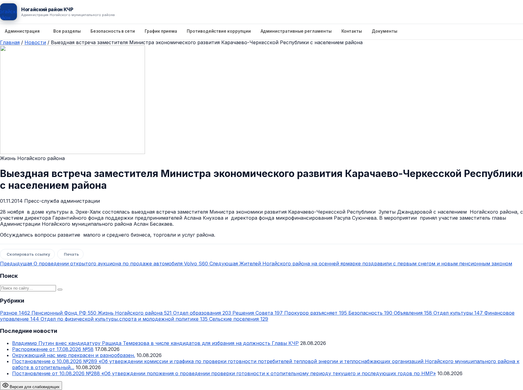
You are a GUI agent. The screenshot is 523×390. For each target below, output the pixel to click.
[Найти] (60, 289)
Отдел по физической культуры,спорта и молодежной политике (124, 319)
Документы (384, 31)
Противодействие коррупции (219, 31)
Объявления (413, 313)
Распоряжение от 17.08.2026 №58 (53, 349)
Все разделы (67, 31)
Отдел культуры (458, 313)
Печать (71, 254)
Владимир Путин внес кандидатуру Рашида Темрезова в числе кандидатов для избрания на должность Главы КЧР (155, 343)
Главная (10, 42)
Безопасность (370, 313)
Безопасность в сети (112, 31)
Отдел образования (202, 313)
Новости (35, 42)
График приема (161, 31)
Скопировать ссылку (28, 254)
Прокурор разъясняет (315, 313)
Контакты (351, 31)
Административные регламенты (296, 31)
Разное (15, 313)
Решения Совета (257, 313)
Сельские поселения (238, 319)
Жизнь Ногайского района (135, 313)
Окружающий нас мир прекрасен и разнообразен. (73, 355)
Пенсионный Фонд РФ (63, 313)
